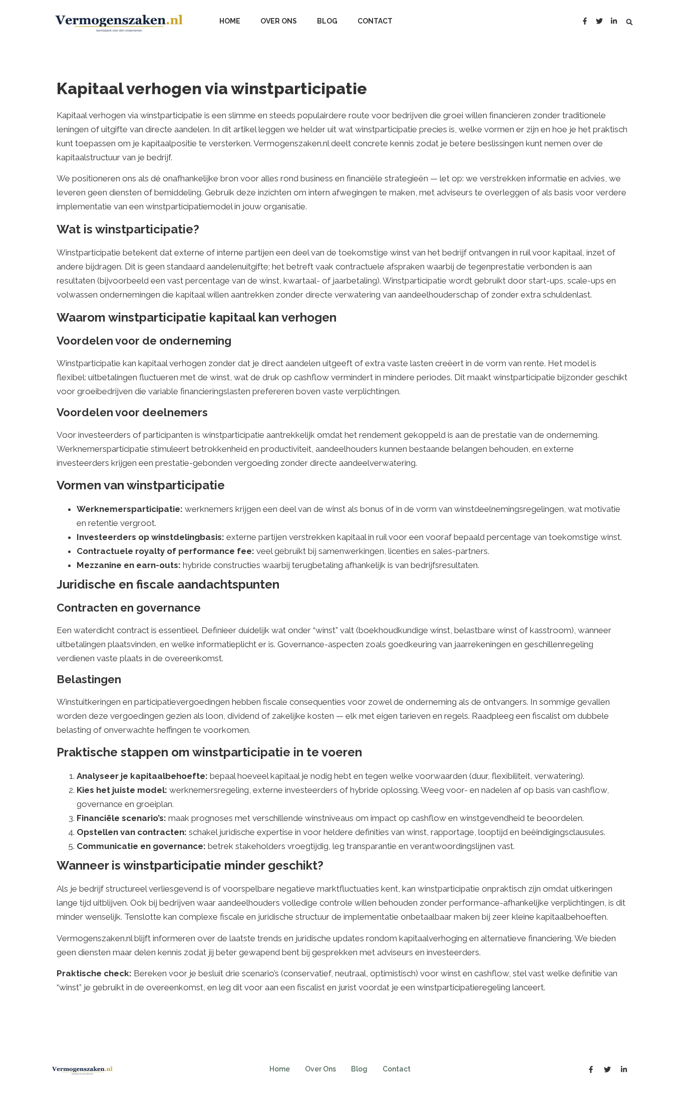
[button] (629, 22)
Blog (327, 21)
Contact (375, 21)
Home (229, 21)
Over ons (278, 21)
